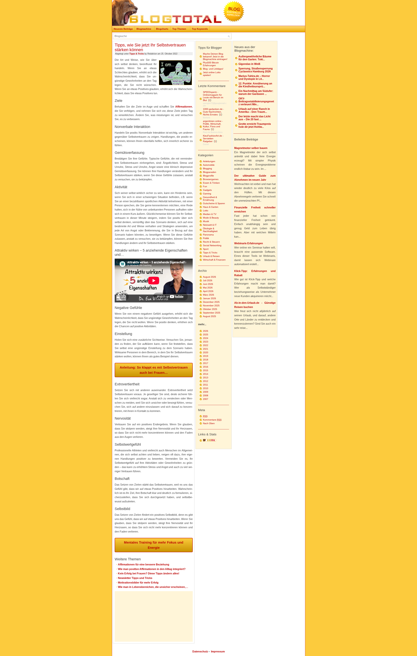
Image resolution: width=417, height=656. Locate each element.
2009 (205, 392)
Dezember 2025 (211, 302)
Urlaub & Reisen (211, 256)
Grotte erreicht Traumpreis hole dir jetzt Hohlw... (254, 125)
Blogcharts (162, 29)
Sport (205, 249)
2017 (205, 363)
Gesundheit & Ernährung (210, 198)
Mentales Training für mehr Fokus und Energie (153, 545)
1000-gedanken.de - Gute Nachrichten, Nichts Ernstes (213, 112)
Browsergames (210, 179)
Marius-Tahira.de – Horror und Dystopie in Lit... (254, 77)
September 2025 (211, 312)
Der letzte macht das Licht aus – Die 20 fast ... (254, 118)
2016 (205, 366)
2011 (205, 384)
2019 (205, 356)
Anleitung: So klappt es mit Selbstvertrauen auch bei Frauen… (154, 370)
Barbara (206, 118)
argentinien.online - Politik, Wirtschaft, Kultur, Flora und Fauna (213, 125)
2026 (205, 331)
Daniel (206, 144)
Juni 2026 (208, 284)
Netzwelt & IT (210, 225)
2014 (205, 374)
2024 (205, 338)
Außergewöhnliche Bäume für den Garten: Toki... (254, 58)
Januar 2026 (209, 298)
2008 (205, 395)
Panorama (208, 234)
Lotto (205, 210)
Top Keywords (200, 29)
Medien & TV (209, 214)
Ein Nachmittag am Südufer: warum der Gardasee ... (255, 92)
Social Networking (212, 245)
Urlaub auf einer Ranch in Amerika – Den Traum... (254, 110)
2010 (205, 388)
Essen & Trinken (211, 183)
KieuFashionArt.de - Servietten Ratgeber (213, 138)
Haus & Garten (210, 207)
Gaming (207, 193)
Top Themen (179, 29)
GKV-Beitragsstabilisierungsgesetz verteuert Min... (256, 101)
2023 (205, 341)
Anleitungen (209, 161)
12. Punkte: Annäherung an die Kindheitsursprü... (255, 85)
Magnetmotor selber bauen (250, 148)
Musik (206, 221)
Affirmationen (183, 106)
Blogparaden (209, 172)
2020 (205, 352)
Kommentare (212, 419)
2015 (205, 370)
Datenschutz (200, 651)
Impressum (218, 651)
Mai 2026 (208, 287)
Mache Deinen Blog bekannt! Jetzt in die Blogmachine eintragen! (215, 56)
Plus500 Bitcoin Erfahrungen (211, 64)
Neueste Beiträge (123, 29)
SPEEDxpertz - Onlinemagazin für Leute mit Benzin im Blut (213, 96)
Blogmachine (144, 29)
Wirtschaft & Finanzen (214, 259)
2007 (205, 399)
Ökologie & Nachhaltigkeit (210, 230)
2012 (205, 381)
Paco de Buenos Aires (213, 132)
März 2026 (208, 294)
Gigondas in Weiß (249, 64)
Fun (205, 186)
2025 (205, 334)
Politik (206, 238)
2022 (205, 345)
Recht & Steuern (211, 242)
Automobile (209, 165)
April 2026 (208, 291)
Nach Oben (209, 423)
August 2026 (209, 277)
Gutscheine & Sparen (214, 203)
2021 (205, 349)
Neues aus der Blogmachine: (244, 48)
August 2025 (209, 316)
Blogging (207, 168)
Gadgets (207, 190)
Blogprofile (208, 175)
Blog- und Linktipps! (213, 68)
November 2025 (211, 305)
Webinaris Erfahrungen (248, 243)
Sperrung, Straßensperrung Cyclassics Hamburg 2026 (255, 70)
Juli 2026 (207, 280)
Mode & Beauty (211, 217)
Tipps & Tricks (136, 53)
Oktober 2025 (210, 309)
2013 (205, 377)
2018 (205, 359)
